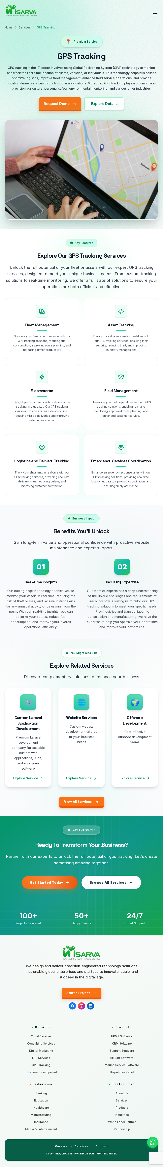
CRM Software (122, 1043)
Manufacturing (41, 1114)
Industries (122, 1114)
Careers (61, 1146)
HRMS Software (122, 1036)
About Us (122, 1093)
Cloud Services (41, 1036)
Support (102, 1146)
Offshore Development (41, 1072)
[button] (152, 1142)
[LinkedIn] (90, 1006)
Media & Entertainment (41, 1129)
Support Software (122, 1050)
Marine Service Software (122, 1065)
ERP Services (41, 1057)
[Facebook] (72, 1006)
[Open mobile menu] (155, 13)
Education (41, 1100)
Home (9, 27)
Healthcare (41, 1107)
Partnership (122, 1129)
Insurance (41, 1122)
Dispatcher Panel (122, 1072)
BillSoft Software (121, 1057)
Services (24, 27)
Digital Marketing (41, 1050)
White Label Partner (122, 1122)
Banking (41, 1093)
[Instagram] (81, 1006)
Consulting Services (41, 1043)
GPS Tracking (41, 1065)
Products (122, 1107)
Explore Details (104, 104)
